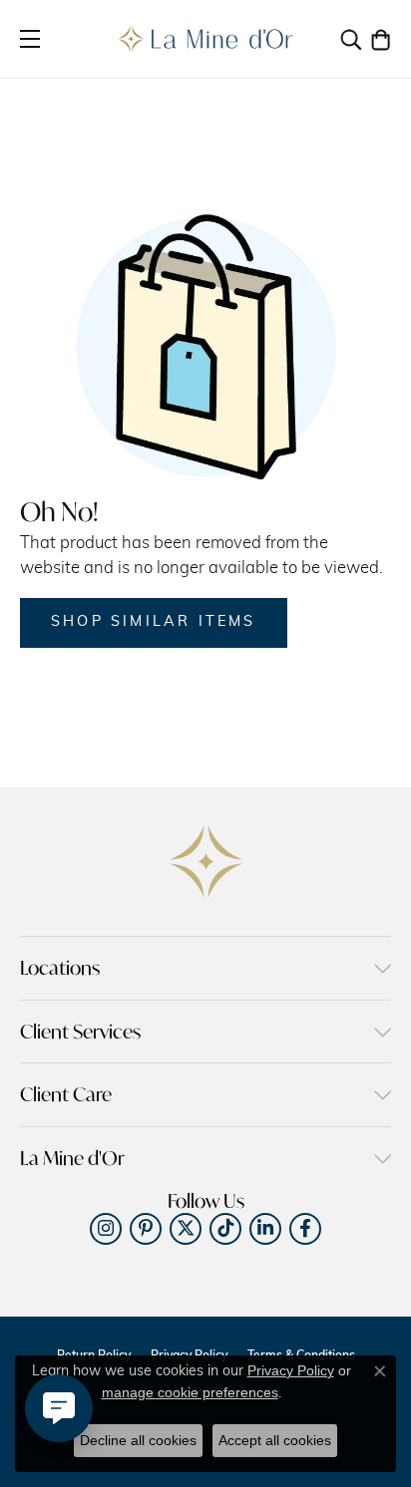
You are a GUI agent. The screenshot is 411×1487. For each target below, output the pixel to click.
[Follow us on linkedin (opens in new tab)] (265, 1229)
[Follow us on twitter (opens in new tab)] (186, 1229)
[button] (351, 39)
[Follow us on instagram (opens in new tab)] (106, 1229)
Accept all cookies (274, 1440)
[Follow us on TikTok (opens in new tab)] (225, 1229)
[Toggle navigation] (30, 39)
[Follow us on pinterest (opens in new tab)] (146, 1229)
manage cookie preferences (190, 1392)
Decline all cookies (138, 1440)
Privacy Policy (290, 1370)
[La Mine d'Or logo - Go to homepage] (206, 39)
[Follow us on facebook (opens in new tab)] (305, 1229)
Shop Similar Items (153, 622)
